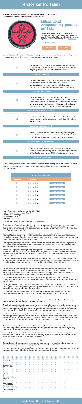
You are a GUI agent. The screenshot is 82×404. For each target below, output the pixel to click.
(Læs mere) (72, 39)
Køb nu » (64, 47)
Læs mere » (49, 47)
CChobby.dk (26, 57)
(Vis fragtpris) (52, 42)
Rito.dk (47, 55)
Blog (38, 401)
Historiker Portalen (41, 4)
